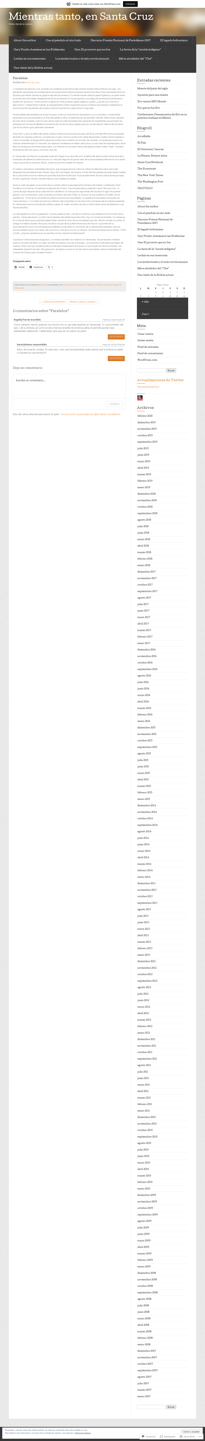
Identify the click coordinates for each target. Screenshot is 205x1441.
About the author (25, 40)
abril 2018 (143, 546)
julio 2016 (143, 682)
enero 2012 (143, 1033)
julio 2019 (143, 449)
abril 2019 (143, 468)
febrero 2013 (144, 949)
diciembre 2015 (146, 728)
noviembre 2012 (146, 968)
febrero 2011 (144, 1104)
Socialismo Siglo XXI (113, 285)
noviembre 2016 (147, 656)
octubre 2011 (144, 1052)
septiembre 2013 (147, 903)
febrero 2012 (144, 1026)
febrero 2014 (145, 871)
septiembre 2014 (147, 825)
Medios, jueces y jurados (82, 301)
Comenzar (130, 4)
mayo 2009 (144, 1241)
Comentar (114, 403)
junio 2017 (143, 611)
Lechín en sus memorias (30, 59)
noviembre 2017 (147, 578)
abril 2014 (143, 858)
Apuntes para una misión (152, 95)
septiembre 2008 (147, 1293)
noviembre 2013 (146, 890)
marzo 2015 (144, 786)
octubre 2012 (144, 974)
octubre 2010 (145, 1130)
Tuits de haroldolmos (148, 387)
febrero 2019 (144, 481)
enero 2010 (143, 1189)
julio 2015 (142, 760)
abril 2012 (143, 1013)
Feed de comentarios (150, 354)
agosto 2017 (144, 598)
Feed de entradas (148, 347)
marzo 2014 (144, 864)
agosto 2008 (144, 1299)
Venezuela (19, 288)
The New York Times (150, 175)
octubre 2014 (145, 819)
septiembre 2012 (147, 981)
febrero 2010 (144, 1182)
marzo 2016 (144, 708)
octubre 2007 (145, 1364)
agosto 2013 (144, 910)
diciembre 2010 (146, 1117)
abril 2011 (143, 1091)
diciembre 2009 (146, 1195)
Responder (116, 336)
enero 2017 (143, 643)
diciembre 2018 (146, 494)
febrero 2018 (144, 559)
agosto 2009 (144, 1221)
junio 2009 (143, 1234)
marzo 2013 (144, 942)
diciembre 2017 (146, 572)
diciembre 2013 (146, 884)
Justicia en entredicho (54, 301)
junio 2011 (143, 1078)
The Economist (146, 169)
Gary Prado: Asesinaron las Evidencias (39, 50)
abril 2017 (143, 624)
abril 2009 (143, 1247)
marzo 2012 (144, 1020)
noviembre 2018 (147, 501)
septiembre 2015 (147, 747)
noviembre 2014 (147, 812)
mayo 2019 (143, 462)
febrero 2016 (144, 715)
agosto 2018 (144, 520)
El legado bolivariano (174, 40)
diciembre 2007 (146, 1351)
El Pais (141, 143)
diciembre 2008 (146, 1273)
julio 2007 (143, 1384)
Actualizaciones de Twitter (160, 380)
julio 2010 (143, 1150)
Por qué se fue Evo (148, 108)
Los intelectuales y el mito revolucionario (82, 59)
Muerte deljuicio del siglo (152, 89)
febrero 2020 (145, 416)
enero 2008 (144, 1345)
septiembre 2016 (147, 669)
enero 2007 (144, 1397)
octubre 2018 (145, 507)
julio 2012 (142, 994)
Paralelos (20, 78)
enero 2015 (143, 799)
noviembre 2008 (147, 1280)
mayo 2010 (143, 1163)
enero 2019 (143, 488)
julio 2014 (143, 838)
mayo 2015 (143, 773)
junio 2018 (143, 533)
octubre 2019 (145, 436)
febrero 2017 (144, 637)
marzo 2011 (144, 1098)
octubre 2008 (145, 1286)
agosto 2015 (144, 754)
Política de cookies (83, 1433)
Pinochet (99, 285)
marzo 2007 (144, 1390)
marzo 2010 (144, 1176)
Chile (65, 285)
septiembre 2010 (147, 1137)
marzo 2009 (144, 1254)
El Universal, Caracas (150, 149)
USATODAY (145, 188)
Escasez (81, 285)
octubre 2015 (144, 741)
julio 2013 (142, 916)
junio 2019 (143, 455)
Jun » (145, 314)
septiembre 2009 (147, 1215)
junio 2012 (143, 1000)
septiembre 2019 (147, 442)
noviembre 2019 (147, 429)
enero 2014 (143, 877)
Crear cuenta (145, 334)
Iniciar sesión (145, 341)
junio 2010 (143, 1156)
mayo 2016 (143, 695)
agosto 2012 (144, 987)
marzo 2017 (144, 630)
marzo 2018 (144, 553)
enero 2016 (143, 721)
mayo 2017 (143, 617)
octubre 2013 (144, 897)
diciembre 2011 (146, 1039)
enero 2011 (143, 1111)
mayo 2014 (143, 851)
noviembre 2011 (146, 1046)
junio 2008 (143, 1312)
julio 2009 (143, 1228)
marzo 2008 (144, 1332)
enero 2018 (143, 566)
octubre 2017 (145, 585)
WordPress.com (147, 360)
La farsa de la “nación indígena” (140, 50)
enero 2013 (143, 955)
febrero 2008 (145, 1338)
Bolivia (43, 285)
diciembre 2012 (146, 962)
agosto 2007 (144, 1377)
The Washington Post (150, 182)
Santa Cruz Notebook (150, 162)
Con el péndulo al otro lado (63, 40)
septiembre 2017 (147, 591)
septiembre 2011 (147, 1059)
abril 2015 (143, 780)
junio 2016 (143, 689)
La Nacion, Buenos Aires (152, 156)
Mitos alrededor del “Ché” (135, 59)
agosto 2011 (144, 1065)
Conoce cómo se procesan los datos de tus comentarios (90, 414)
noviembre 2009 (147, 1202)
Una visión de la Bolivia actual (33, 68)
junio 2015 (143, 767)
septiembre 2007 (147, 1371)
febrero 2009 (145, 1260)
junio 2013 (143, 923)
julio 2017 (143, 604)
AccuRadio (144, 136)
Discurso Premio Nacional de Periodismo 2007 (120, 40)
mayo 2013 (143, 929)
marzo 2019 (144, 475)
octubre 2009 (145, 1208)
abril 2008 (143, 1325)
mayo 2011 (143, 1085)
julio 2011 (142, 1072)
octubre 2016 (145, 663)
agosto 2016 (144, 676)
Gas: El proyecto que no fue (92, 50)
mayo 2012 (143, 1007)
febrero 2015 (144, 793)
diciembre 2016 (146, 650)
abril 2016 (143, 702)
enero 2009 (144, 1267)
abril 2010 (143, 1169)
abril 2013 (143, 936)
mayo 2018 (143, 540)
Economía (73, 285)
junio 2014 (143, 845)
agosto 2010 (144, 1143)
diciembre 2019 (146, 423)
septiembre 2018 (147, 514)
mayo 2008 (144, 1319)
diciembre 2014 (146, 806)
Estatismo (90, 285)
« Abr (145, 302)
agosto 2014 (144, 832)
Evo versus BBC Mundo (151, 102)
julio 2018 (143, 527)
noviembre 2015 (146, 734)
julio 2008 (143, 1306)
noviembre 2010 (147, 1124)
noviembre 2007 (147, 1358)
